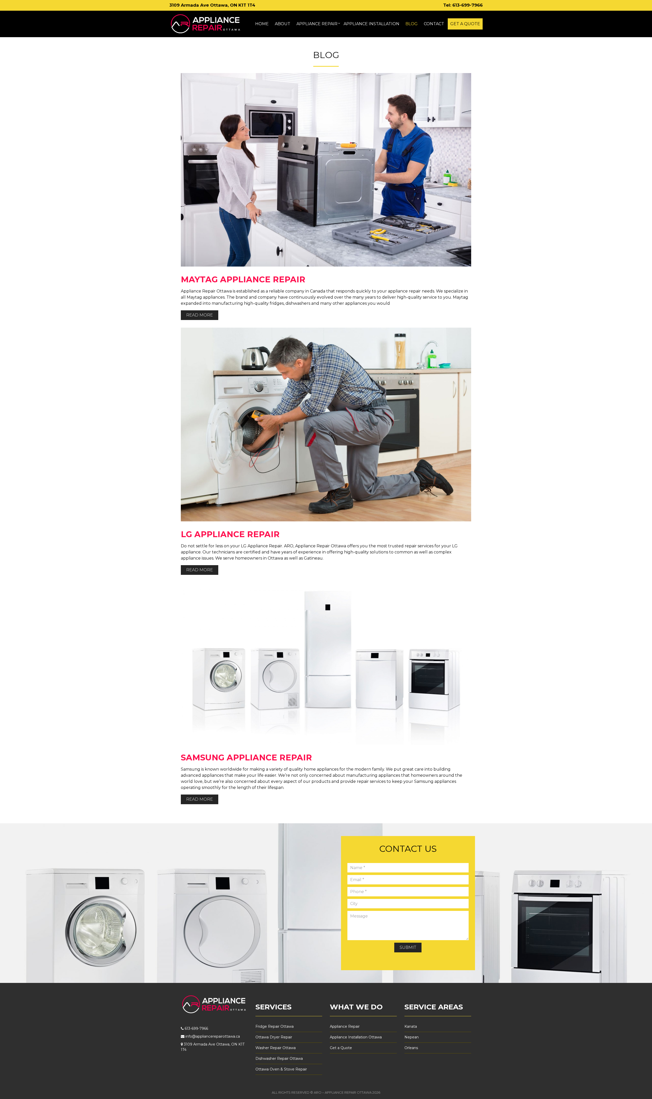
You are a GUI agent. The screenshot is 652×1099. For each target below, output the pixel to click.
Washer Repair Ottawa (275, 1048)
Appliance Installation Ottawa (356, 1037)
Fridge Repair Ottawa (274, 1026)
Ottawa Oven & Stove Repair (281, 1069)
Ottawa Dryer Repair (273, 1037)
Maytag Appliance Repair (243, 279)
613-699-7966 (467, 5)
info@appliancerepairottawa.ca (212, 1036)
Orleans (411, 1048)
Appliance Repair (345, 1026)
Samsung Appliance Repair (246, 757)
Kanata (410, 1026)
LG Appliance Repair (230, 534)
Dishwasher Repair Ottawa (279, 1058)
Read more (199, 315)
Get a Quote (341, 1048)
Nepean (411, 1037)
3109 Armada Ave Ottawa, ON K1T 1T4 (212, 5)
